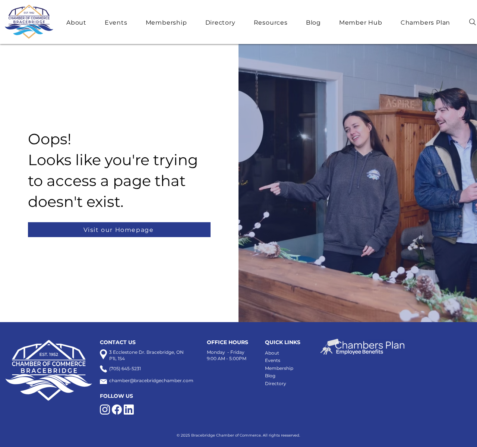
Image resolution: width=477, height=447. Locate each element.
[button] (82, 22)
